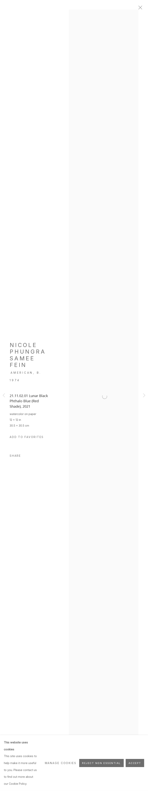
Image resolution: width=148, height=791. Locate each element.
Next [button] (144, 395)
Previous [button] (4, 395)
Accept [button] (135, 763)
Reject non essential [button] (101, 763)
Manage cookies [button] (61, 763)
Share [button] (15, 455)
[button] (27, 437)
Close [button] (139, 9)
